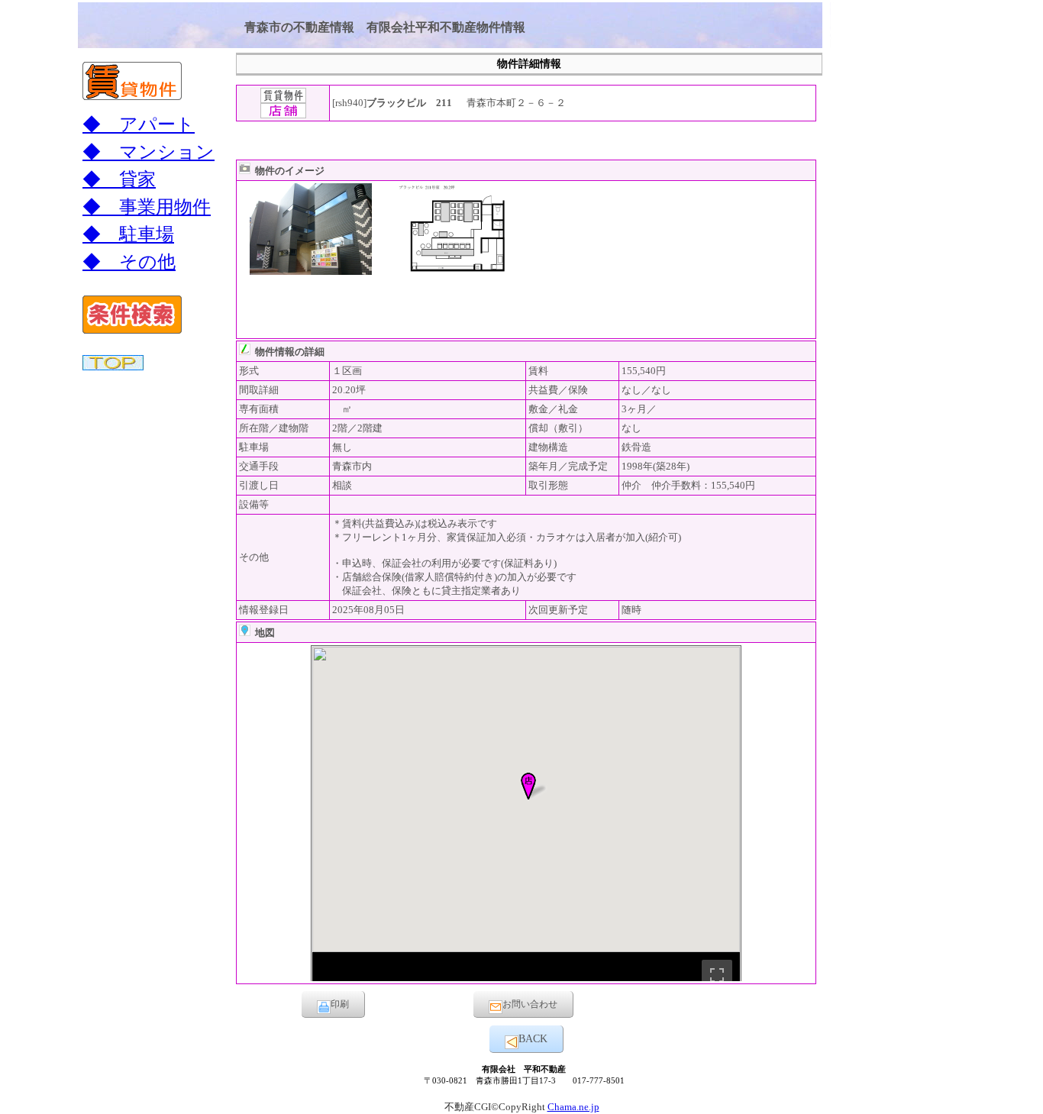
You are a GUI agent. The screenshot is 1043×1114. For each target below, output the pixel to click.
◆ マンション (148, 152)
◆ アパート (138, 124)
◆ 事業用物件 (146, 207)
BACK (532, 1039)
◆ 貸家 (119, 179)
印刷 (340, 1004)
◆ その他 (129, 262)
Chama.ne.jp (573, 1106)
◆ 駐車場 (128, 234)
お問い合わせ (529, 1004)
